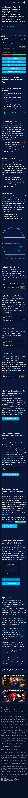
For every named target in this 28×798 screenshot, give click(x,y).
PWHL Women (10, 26)
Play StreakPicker (11, 579)
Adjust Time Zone (18, 107)
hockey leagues (18, 636)
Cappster (4, 650)
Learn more (11, 368)
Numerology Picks (10, 474)
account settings (6, 461)
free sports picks (21, 618)
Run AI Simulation (10, 419)
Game (2, 29)
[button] (24, 2)
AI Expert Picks (9, 526)
